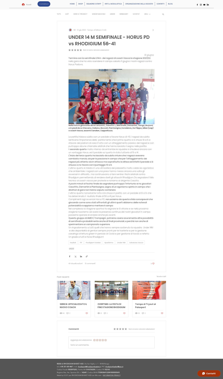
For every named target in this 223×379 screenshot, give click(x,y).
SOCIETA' (136, 14)
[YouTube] (204, 5)
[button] (163, 14)
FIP (81, 242)
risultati (73, 242)
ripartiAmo (109, 242)
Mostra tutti (161, 276)
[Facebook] (197, 5)
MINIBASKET (124, 14)
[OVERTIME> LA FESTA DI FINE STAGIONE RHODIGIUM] (111, 290)
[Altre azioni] (153, 30)
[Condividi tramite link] (87, 256)
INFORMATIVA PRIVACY (111, 375)
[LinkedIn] (208, 5)
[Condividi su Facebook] (70, 256)
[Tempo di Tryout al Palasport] (149, 290)
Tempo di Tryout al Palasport (145, 306)
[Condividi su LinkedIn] (81, 256)
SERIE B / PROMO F (80, 14)
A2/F (67, 14)
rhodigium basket (93, 242)
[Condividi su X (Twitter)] (75, 256)
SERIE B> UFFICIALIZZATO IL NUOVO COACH (73, 306)
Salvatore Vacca (136, 242)
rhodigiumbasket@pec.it (114, 367)
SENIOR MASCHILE (98, 14)
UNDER (112, 14)
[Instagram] (201, 5)
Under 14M (121, 242)
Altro (146, 14)
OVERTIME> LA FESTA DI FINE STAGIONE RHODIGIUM (111, 306)
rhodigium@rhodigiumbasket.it (89, 367)
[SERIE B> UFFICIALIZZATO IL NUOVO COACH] (74, 290)
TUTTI (59, 14)
